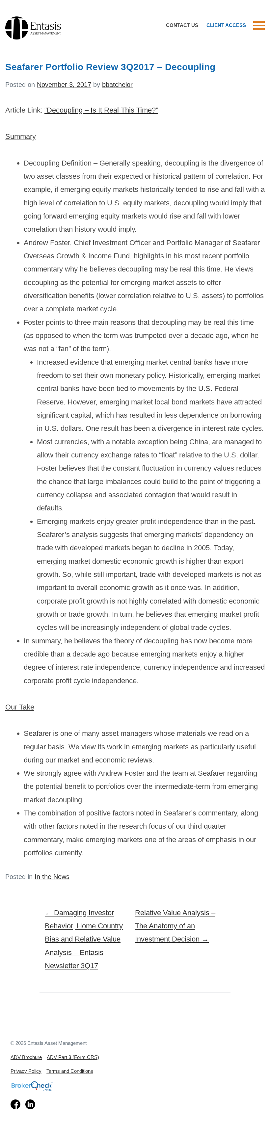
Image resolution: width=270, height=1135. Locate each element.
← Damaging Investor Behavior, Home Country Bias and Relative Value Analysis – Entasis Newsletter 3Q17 (84, 939)
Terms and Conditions (69, 1071)
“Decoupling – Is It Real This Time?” (101, 110)
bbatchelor (117, 84)
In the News (52, 876)
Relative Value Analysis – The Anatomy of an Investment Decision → (175, 926)
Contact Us (182, 25)
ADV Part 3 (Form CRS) (73, 1057)
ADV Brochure (26, 1057)
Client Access (226, 25)
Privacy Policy (26, 1071)
